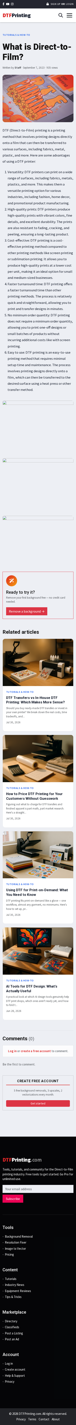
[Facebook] (3, 4)
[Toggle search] (61, 15)
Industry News (14, 1285)
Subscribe (13, 1199)
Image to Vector (15, 1249)
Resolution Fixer (15, 1242)
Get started (38, 1103)
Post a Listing (14, 1333)
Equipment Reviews (18, 1291)
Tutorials (10, 1279)
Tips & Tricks (13, 1297)
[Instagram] (12, 4)
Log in (12, 1051)
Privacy (9, 1381)
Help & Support (15, 1376)
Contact (44, 1419)
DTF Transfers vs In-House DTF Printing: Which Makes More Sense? (35, 700)
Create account (15, 1369)
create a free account (36, 1051)
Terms (32, 1419)
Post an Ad (12, 1339)
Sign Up (55, 4)
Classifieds (12, 1327)
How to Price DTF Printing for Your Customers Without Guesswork (34, 796)
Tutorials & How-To (16, 34)
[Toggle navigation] (69, 15)
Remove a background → (27, 611)
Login (70, 4)
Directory (11, 1321)
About (56, 1419)
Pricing (9, 1254)
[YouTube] (8, 4)
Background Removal (19, 1236)
